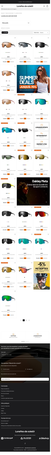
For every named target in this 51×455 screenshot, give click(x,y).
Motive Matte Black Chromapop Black (8, 254)
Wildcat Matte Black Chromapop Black (24, 227)
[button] (16, 23)
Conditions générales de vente (7, 398)
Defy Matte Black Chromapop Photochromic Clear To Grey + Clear (25, 59)
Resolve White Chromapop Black (25, 143)
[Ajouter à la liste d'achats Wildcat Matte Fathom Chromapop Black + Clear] (48, 38)
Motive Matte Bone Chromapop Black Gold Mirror (25, 171)
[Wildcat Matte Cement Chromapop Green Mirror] (8, 298)
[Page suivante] (29, 320)
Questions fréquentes (5, 406)
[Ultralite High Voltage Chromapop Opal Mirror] (41, 101)
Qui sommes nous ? (5, 420)
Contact (2, 408)
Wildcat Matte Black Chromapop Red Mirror (25, 282)
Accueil (2, 13)
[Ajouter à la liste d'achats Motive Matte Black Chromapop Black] (15, 234)
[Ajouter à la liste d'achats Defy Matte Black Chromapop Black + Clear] (32, 95)
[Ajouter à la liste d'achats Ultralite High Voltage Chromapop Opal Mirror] (48, 95)
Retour (2, 395)
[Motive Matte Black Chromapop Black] (8, 241)
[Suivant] (32, 2)
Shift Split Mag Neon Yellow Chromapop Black (8, 199)
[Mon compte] (44, 6)
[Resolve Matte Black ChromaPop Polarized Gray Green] (8, 157)
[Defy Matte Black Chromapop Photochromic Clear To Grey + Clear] (25, 44)
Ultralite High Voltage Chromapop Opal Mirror (41, 115)
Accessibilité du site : (25, 447)
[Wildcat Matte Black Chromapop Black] (25, 214)
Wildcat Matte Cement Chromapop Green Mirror (8, 312)
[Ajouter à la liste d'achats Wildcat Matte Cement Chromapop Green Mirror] (15, 291)
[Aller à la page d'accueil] (25, 6)
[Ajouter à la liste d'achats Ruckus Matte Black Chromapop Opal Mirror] (15, 123)
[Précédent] (18, 2)
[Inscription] (36, 354)
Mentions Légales (4, 423)
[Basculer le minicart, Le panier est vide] (47, 6)
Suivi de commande (5, 393)
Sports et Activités (9, 13)
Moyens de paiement (5, 388)
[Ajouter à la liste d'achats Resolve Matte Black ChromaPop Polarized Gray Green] (15, 150)
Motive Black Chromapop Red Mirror (42, 227)
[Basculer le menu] (2, 6)
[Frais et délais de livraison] (41, 125)
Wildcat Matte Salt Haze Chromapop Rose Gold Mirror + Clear (8, 59)
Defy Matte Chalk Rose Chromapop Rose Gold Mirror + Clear (8, 115)
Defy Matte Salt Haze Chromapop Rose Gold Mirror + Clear (8, 87)
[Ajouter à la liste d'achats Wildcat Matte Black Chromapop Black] (32, 207)
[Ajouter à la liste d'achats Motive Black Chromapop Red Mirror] (48, 207)
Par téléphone (29, 369)
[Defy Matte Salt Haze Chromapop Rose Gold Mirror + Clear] (8, 73)
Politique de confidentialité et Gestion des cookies (11, 425)
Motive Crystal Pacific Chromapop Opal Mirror (25, 255)
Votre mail (3, 352)
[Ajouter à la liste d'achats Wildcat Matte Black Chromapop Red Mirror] (32, 263)
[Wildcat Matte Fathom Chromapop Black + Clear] (41, 44)
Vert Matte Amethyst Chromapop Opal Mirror (41, 255)
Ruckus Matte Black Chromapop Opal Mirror (8, 143)
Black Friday (3, 413)
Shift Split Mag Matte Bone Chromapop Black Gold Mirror (41, 171)
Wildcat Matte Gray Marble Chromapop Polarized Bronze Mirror (8, 283)
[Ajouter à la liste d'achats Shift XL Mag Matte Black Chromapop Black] (15, 207)
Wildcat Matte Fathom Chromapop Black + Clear (41, 59)
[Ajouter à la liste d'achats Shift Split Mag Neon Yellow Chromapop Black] (15, 179)
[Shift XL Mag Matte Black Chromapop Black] (8, 214)
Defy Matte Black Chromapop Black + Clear (25, 114)
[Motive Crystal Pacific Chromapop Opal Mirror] (25, 241)
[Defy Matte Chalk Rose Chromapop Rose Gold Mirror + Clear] (8, 101)
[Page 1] (23, 341)
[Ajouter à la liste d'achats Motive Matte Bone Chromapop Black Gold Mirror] (32, 150)
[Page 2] (27, 341)
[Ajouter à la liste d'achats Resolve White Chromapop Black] (32, 123)
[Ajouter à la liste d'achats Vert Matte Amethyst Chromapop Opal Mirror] (48, 234)
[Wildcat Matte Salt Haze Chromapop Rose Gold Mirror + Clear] (8, 44)
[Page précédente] (21, 320)
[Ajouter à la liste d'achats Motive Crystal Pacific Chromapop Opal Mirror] (32, 234)
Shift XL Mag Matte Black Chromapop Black (8, 227)
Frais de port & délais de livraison (7, 391)
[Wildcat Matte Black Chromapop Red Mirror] (25, 269)
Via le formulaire (6, 369)
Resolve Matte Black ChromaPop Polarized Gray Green (8, 171)
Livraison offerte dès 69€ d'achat (25, 1)
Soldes (2, 410)
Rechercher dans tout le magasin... (10, 9)
